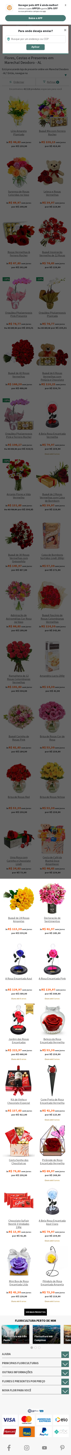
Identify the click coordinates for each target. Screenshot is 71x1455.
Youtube (44, 1448)
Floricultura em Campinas (43, 1338)
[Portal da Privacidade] (35, 1410)
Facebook (9, 1448)
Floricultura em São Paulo (15, 1338)
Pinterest (62, 1448)
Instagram (27, 1448)
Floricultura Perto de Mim (35, 1321)
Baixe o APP (35, 18)
